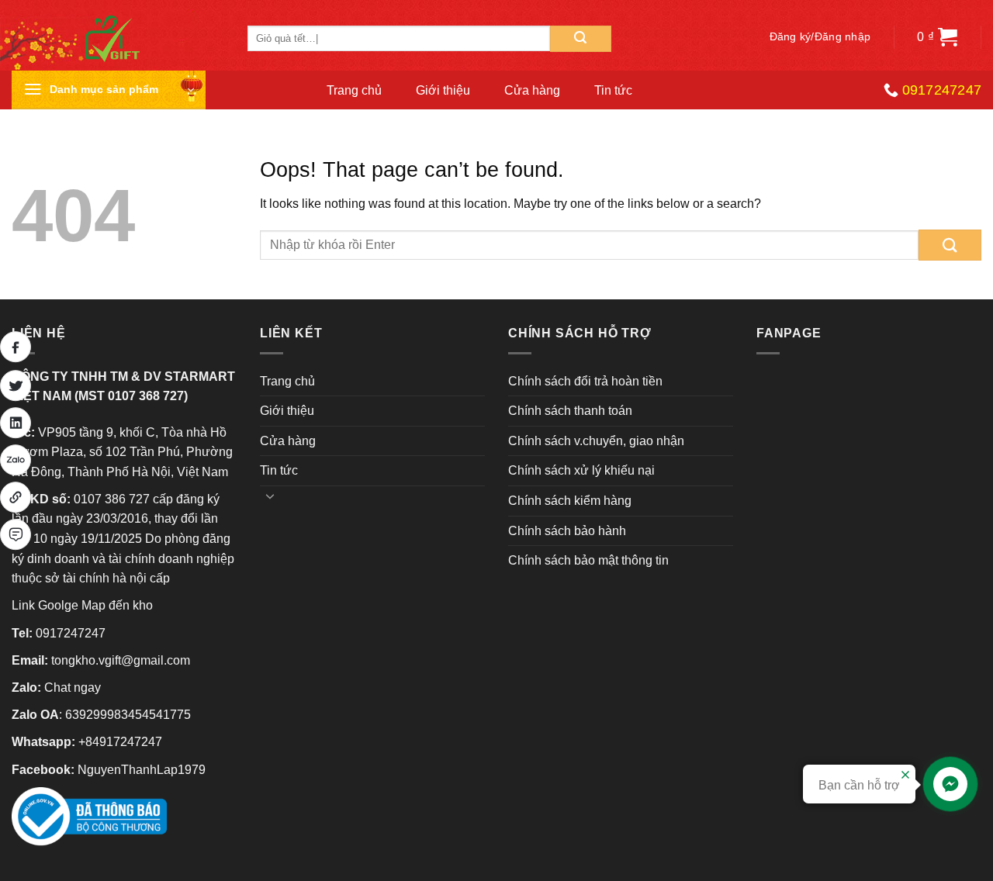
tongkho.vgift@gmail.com (120, 660)
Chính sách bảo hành (567, 530)
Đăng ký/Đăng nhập (820, 37)
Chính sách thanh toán (570, 410)
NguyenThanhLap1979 (142, 769)
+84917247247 (120, 741)
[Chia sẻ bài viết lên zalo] (15, 459)
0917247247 (71, 633)
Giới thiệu (443, 90)
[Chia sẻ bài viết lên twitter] (15, 385)
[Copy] (15, 497)
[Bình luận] (15, 534)
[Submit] (580, 39)
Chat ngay (72, 687)
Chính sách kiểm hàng (569, 500)
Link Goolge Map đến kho (82, 605)
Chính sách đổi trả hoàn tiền (585, 381)
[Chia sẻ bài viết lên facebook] (15, 346)
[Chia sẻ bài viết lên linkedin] (15, 422)
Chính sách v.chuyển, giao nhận (596, 440)
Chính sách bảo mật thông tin (588, 560)
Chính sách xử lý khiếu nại (581, 470)
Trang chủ (354, 90)
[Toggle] (270, 495)
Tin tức (613, 90)
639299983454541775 (128, 714)
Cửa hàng (532, 90)
